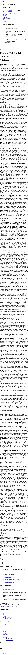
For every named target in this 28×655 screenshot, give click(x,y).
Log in (15, 606)
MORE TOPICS (7, 618)
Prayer (4, 616)
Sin (4, 614)
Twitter (4, 653)
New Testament (6, 626)
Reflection (5, 636)
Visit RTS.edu (6, 44)
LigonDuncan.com (4, 1)
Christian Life (6, 612)
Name (7, 36)
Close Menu (6, 46)
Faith (4, 613)
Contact (2, 606)
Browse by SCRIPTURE (9, 13)
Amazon (5, 572)
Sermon (5, 637)
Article (4, 632)
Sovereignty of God (7, 617)
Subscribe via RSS (8, 606)
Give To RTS (6, 45)
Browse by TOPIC (7, 11)
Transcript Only (9, 640)
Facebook (5, 651)
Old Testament (6, 624)
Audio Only (9, 638)
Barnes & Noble (11, 572)
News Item (5, 634)
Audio (4, 633)
